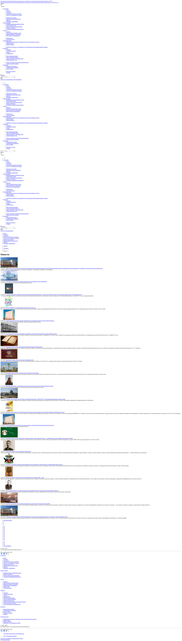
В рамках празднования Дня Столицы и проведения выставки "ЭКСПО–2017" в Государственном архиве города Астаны (35, 399)
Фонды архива (7, 22)
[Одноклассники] (8, 554)
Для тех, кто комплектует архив (14, 15)
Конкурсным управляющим (13, 35)
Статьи (8, 52)
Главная (5, 245)
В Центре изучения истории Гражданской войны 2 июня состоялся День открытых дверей (28, 503)
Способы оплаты (10, 39)
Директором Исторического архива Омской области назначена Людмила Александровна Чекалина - (30, 320)
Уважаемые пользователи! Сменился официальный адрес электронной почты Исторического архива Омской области (26, 2)
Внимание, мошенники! (12, 21)
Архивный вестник (11, 51)
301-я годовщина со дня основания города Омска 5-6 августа (21, 307)
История (8, 11)
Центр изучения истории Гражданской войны (17, 62)
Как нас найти (9, 68)
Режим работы (9, 43)
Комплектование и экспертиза (13, 34)
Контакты (5, 65)
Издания (8, 49)
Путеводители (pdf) (11, 25)
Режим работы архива (11, 66)
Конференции (9, 53)
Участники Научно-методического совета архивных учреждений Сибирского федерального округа (30, 425)
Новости (8, 20)
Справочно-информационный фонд (15, 29)
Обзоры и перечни (10, 28)
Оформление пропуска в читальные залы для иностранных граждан (22, 42)
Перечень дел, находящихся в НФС (12, 623)
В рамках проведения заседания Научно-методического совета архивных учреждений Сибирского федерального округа (35, 412)
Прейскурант (9, 38)
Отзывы (8, 72)
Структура (8, 12)
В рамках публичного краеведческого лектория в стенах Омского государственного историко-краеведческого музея (34, 464)
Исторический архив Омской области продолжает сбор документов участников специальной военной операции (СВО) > (27, 1)
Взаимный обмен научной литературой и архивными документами (22, 373)
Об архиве (5, 8)
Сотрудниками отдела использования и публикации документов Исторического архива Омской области (31, 333)
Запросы (8, 31)
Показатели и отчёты (11, 17)
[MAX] (4, 554)
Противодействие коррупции (13, 19)
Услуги (5, 30)
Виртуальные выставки (12, 56)
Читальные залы (7, 40)
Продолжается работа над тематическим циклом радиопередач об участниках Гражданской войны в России (32, 490)
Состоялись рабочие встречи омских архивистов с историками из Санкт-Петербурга (26, 281)
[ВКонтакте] (2, 554)
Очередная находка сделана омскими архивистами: (18, 451)
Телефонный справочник (12, 67)
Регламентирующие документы (14, 13)
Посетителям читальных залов (13, 33)
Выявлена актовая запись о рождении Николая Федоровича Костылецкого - (24, 346)
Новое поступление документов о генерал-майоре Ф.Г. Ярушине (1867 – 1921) (25, 477)
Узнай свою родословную (12, 63)
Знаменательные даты (11, 60)
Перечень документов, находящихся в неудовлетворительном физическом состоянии (27, 47)
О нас (7, 10)
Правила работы (10, 44)
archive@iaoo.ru (54, 2)
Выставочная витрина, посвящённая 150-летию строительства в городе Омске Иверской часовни (29, 386)
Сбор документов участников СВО (14, 58)
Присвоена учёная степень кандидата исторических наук (20, 360)
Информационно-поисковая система (15, 24)
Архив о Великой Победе (12, 57)
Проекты (5, 48)
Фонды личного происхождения (14, 26)
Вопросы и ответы (10, 71)
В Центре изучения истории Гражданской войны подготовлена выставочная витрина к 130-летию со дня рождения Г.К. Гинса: (37, 516)
